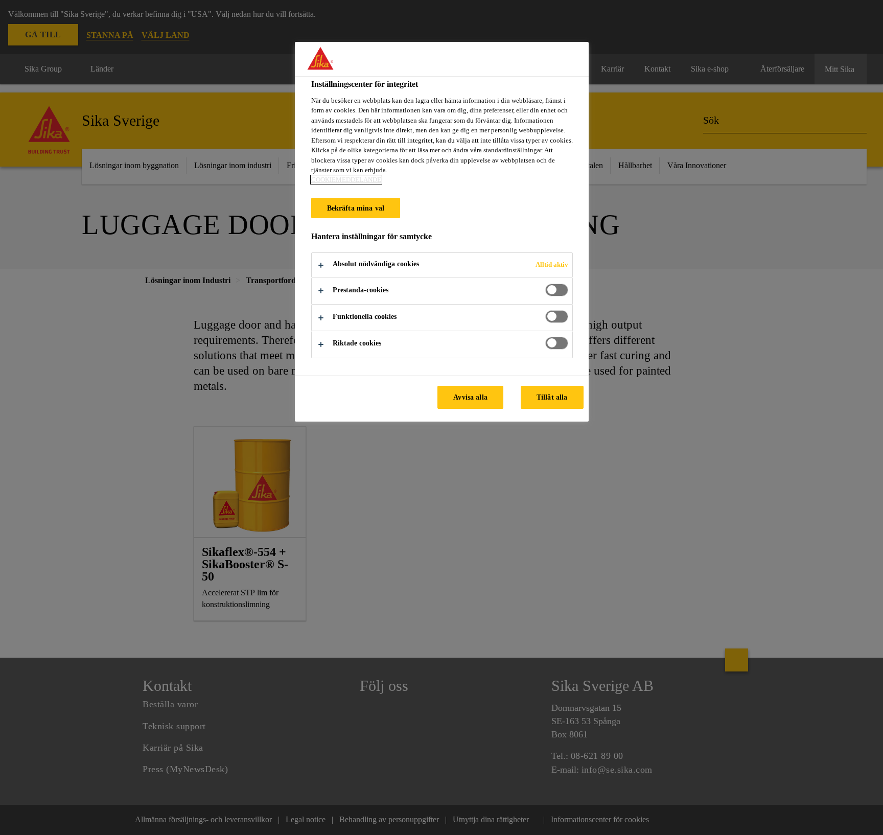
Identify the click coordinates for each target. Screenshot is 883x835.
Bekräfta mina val (355, 208)
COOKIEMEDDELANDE (346, 179)
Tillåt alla (552, 397)
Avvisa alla (470, 397)
